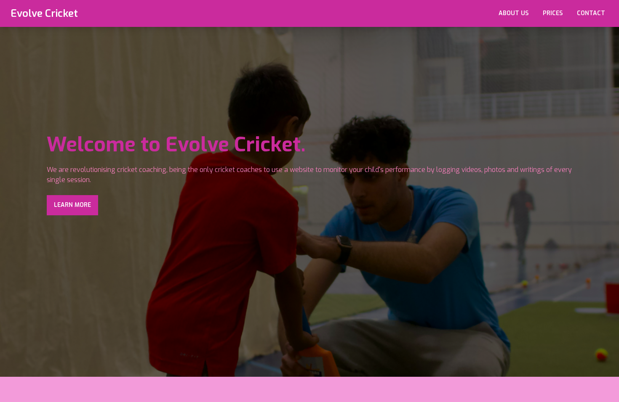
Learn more (72, 205)
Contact (591, 13)
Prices (553, 13)
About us (513, 13)
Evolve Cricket (44, 13)
